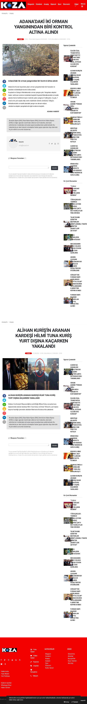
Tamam (75, 702)
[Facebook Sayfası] (2, 660)
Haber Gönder (5, 687)
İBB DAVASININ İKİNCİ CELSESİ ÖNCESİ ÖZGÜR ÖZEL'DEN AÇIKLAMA (75, 248)
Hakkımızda (5, 671)
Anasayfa (5, 13)
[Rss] (20, 660)
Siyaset (53, 4)
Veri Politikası (5, 676)
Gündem (39, 4)
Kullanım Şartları (6, 683)
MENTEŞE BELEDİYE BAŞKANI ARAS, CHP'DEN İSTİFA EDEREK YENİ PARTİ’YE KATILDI (75, 135)
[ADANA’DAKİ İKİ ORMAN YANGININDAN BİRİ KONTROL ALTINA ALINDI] (31, 60)
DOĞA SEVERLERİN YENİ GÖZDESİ (75, 237)
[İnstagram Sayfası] (9, 660)
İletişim (35, 676)
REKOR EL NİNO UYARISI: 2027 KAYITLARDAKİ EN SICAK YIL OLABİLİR (75, 93)
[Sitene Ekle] (6, 664)
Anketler (70, 656)
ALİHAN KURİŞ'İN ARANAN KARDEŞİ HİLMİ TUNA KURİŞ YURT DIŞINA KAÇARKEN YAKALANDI (76, 77)
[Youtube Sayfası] (13, 660)
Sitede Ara (71, 654)
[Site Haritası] (2, 664)
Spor (59, 4)
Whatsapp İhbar (6, 685)
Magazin (31, 4)
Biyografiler (71, 658)
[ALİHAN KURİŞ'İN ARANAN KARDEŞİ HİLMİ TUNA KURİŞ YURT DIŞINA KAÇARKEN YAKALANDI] (31, 374)
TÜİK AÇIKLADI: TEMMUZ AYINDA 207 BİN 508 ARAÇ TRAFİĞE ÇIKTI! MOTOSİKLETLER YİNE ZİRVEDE (76, 206)
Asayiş (46, 4)
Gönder (54, 168)
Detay (67, 702)
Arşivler (36, 666)
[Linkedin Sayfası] (16, 660)
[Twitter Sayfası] (5, 660)
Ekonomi (66, 4)
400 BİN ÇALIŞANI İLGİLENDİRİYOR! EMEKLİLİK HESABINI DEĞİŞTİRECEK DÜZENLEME (76, 263)
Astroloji (70, 663)
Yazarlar (36, 662)
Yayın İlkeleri (5, 674)
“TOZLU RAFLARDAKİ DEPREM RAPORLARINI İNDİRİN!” (75, 190)
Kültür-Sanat (49, 668)
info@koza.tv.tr (24, 145)
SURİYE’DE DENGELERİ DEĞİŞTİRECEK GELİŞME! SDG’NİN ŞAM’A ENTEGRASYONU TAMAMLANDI (76, 152)
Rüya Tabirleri (72, 661)
